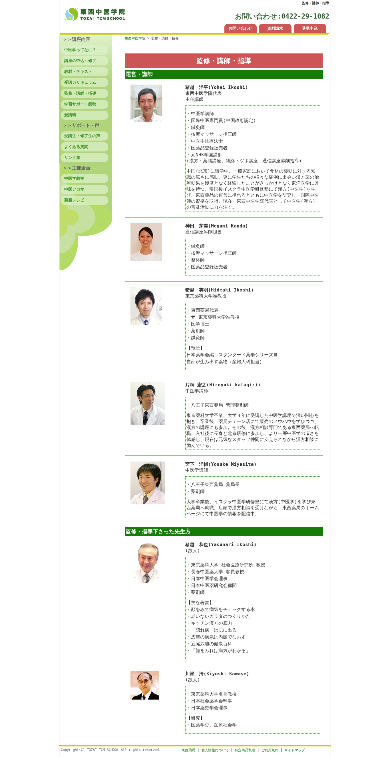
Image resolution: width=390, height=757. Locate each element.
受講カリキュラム (80, 82)
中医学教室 (74, 178)
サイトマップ (294, 750)
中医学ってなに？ (80, 49)
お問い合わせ (240, 28)
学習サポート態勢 (80, 104)
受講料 (70, 115)
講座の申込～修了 (80, 60)
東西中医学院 (135, 38)
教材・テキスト (78, 71)
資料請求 (275, 28)
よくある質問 (76, 146)
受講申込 (310, 28)
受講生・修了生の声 (82, 135)
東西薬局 (188, 750)
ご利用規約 (269, 750)
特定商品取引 (245, 750)
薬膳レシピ (74, 200)
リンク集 (72, 157)
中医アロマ (74, 189)
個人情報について (215, 750)
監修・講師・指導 (80, 93)
